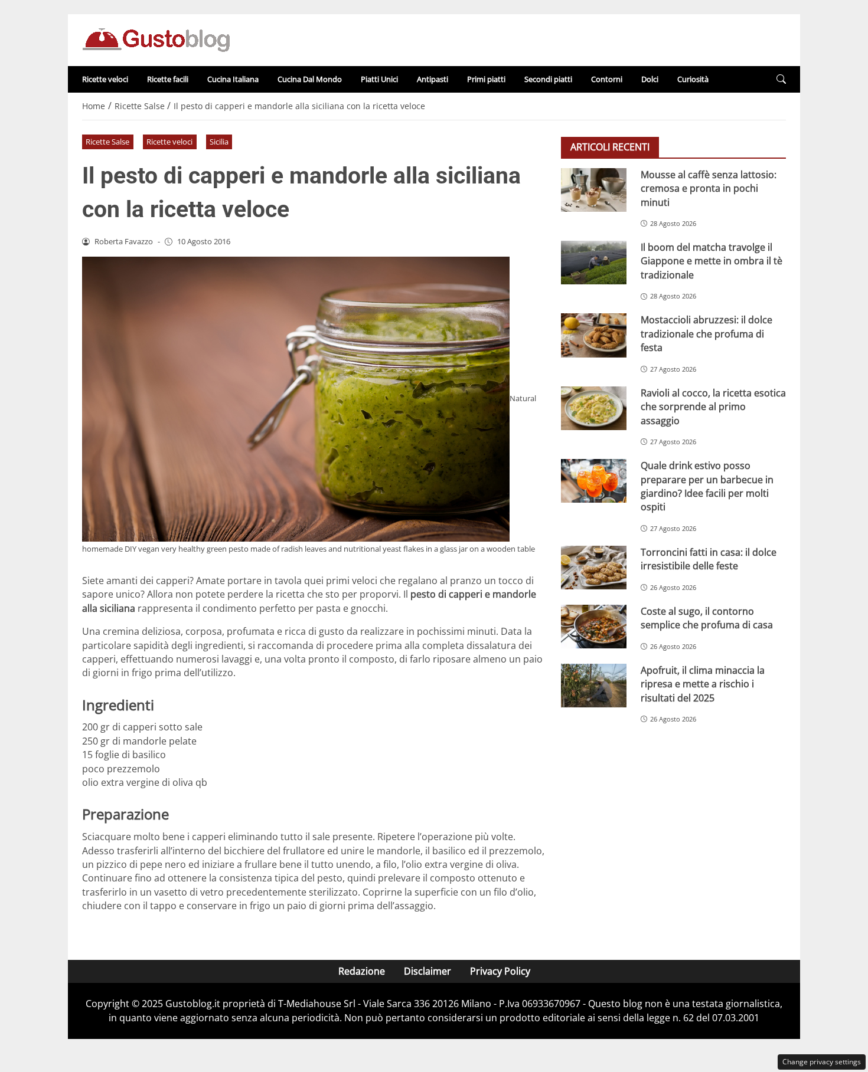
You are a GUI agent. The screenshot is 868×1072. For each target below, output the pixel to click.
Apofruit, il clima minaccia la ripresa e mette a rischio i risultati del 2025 (703, 684)
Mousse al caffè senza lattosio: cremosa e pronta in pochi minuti (708, 188)
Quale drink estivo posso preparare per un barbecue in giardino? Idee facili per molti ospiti (707, 486)
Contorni (606, 79)
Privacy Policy (500, 971)
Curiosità (693, 79)
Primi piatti (486, 79)
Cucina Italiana (233, 79)
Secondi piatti (548, 79)
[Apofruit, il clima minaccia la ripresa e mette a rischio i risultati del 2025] (593, 685)
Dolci (649, 79)
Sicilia (219, 141)
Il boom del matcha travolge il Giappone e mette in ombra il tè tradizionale (711, 261)
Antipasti (432, 79)
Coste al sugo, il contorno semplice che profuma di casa (707, 618)
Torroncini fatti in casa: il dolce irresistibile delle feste (708, 559)
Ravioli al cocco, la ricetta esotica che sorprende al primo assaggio (713, 406)
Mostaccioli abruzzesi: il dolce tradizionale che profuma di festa (706, 333)
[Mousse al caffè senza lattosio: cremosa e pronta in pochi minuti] (593, 190)
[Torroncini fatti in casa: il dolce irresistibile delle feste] (593, 567)
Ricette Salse (107, 141)
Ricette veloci (105, 79)
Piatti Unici (379, 79)
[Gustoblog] (156, 38)
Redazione (361, 971)
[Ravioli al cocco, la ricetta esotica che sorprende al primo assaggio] (593, 408)
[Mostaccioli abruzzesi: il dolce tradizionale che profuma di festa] (593, 335)
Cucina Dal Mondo (310, 79)
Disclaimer (427, 971)
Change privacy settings (821, 1062)
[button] (781, 79)
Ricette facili (167, 79)
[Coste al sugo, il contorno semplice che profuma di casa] (593, 626)
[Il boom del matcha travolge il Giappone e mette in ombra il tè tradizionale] (593, 262)
